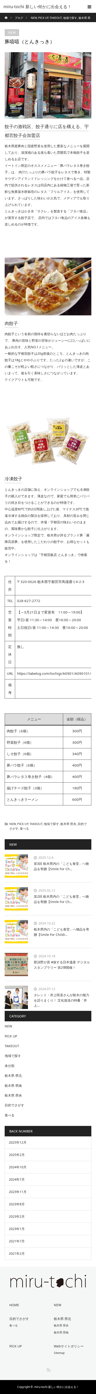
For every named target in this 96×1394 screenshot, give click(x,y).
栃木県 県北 (13, 1075)
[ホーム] (6, 14)
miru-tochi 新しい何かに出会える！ (56, 1387)
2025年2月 (17, 1154)
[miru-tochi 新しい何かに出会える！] (41, 6)
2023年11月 (18, 1192)
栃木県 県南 (13, 1085)
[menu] (89, 6)
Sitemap (59, 1353)
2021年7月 (17, 1241)
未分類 (9, 1065)
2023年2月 (17, 1216)
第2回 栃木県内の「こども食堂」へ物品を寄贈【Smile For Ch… (61, 899)
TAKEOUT (36, 824)
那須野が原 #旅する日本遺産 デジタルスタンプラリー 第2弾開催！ (62, 964)
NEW (12, 32)
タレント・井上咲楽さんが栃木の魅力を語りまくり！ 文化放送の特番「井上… (61, 1000)
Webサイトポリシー (69, 1346)
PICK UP (22, 824)
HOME (14, 1305)
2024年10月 (18, 1167)
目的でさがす (14, 1105)
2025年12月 (18, 1142)
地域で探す (51, 824)
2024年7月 (17, 1179)
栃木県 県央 (68, 824)
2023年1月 (17, 1229)
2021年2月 (17, 1253)
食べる (24, 828)
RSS (48, 1369)
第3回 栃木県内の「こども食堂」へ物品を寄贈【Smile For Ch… (61, 866)
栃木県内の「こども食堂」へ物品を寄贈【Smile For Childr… (61, 932)
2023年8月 (17, 1204)
